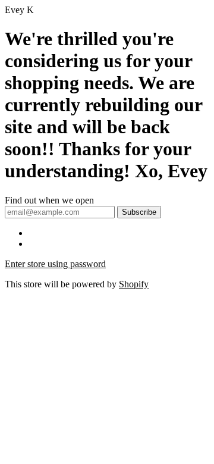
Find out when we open (49, 200)
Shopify (134, 284)
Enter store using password (55, 264)
